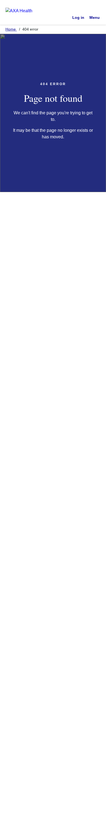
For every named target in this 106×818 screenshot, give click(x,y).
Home (11, 29)
